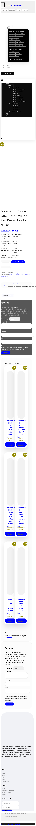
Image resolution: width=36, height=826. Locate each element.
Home (3, 773)
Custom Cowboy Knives (16, 274)
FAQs (3, 789)
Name (3, 332)
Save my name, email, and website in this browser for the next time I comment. (14, 348)
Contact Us (5, 781)
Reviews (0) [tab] (7, 296)
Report (4, 795)
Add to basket (18, 262)
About (4, 779)
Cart (3, 777)
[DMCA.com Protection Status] (6, 766)
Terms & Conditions (8, 791)
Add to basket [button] (9, 444)
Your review (5, 322)
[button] (4, 10)
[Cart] (3, 70)
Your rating (5, 319)
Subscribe (6, 810)
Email (3, 339)
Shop (3, 775)
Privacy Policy (6, 793)
